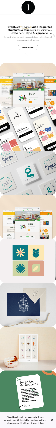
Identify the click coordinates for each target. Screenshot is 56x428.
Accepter (34, 422)
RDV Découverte (28, 47)
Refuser (41, 422)
